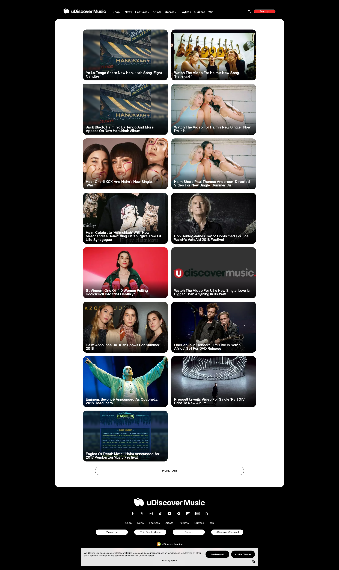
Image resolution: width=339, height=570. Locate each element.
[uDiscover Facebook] (132, 513)
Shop (116, 12)
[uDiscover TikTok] (160, 513)
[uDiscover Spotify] (178, 513)
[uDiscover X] (141, 513)
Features (141, 12)
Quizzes (199, 12)
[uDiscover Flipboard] (187, 513)
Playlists (185, 12)
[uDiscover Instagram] (151, 513)
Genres (169, 12)
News (128, 12)
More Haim (169, 471)
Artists (157, 12)
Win (210, 12)
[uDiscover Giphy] (206, 513)
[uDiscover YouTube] (169, 513)
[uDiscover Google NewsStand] (197, 513)
